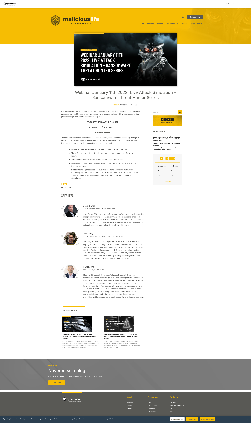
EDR (171, 408)
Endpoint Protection (177, 405)
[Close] (248, 419)
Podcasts (174, 166)
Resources (174, 171)
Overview (173, 402)
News (174, 176)
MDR (171, 411)
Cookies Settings (177, 419)
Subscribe (195, 17)
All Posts (168, 181)
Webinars (161, 171)
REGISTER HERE (102, 132)
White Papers (152, 411)
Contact (129, 408)
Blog (149, 402)
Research (161, 166)
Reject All (192, 419)
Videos (161, 176)
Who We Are (131, 402)
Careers (129, 405)
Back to (235, 4)
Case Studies (152, 405)
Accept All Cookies (207, 419)
